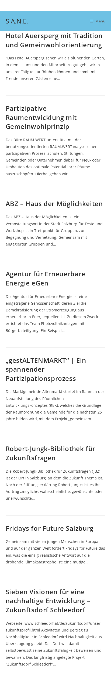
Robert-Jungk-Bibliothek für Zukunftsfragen (50, 453)
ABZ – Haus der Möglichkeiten (54, 203)
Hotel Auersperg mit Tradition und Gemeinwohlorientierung (54, 40)
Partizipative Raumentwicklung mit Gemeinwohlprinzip (41, 117)
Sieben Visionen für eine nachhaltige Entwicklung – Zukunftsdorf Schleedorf (48, 600)
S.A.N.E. (17, 20)
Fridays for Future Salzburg (49, 528)
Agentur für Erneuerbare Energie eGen (45, 278)
